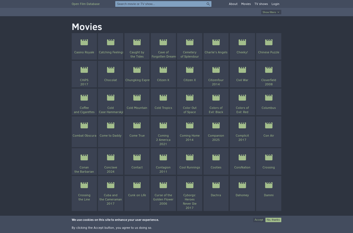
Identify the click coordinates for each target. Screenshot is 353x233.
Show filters (271, 12)
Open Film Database (86, 4)
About (233, 4)
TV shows (261, 4)
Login (275, 4)
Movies (246, 4)
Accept (259, 219)
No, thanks (273, 219)
